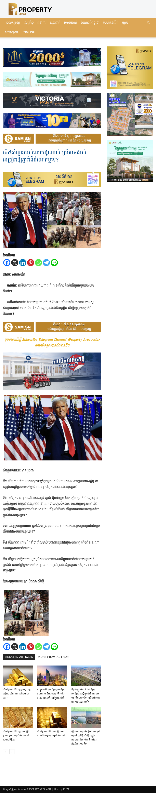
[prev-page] (5, 751)
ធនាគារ (42, 22)
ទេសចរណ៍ (70, 22)
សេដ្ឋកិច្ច (29, 22)
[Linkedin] (22, 262)
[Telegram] (46, 262)
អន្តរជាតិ (55, 22)
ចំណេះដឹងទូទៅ (90, 22)
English (28, 32)
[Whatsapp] (38, 262)
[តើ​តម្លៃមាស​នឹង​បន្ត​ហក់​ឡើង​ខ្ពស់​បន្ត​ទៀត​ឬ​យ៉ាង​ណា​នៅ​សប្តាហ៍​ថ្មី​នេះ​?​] (18, 717)
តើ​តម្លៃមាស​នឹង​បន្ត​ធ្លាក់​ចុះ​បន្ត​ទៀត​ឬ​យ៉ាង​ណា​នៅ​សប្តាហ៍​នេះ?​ (17, 693)
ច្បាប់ (125, 22)
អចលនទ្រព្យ (12, 22)
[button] (148, 23)
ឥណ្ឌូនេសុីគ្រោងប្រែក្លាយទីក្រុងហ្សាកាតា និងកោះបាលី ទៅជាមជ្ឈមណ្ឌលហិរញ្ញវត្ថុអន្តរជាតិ (51, 693)
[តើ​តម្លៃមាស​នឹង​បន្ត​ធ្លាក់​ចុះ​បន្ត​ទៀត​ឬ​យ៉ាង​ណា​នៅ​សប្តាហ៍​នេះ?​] (18, 676)
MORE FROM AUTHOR (53, 657)
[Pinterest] (30, 262)
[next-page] (11, 751)
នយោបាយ (11, 32)
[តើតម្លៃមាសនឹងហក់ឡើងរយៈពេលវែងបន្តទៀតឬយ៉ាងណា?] (52, 717)
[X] (14, 262)
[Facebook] (6, 262)
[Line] (54, 262)
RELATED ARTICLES (19, 657)
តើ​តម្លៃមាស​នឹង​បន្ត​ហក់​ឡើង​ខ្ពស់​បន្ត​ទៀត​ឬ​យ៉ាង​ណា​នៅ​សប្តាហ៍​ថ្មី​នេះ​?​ (16, 735)
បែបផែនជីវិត (110, 22)
